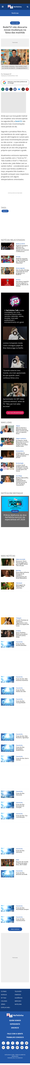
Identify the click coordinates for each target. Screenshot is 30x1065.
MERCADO (18, 1001)
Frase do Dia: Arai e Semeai (22, 759)
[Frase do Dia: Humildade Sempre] (7, 908)
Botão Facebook (12, 1044)
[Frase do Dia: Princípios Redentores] (7, 748)
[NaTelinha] (14, 6)
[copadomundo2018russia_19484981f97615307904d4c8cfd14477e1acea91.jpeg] (7, 282)
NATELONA (18, 1004)
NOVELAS (4, 995)
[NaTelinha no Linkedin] (12, 1047)
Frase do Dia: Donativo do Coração (20, 806)
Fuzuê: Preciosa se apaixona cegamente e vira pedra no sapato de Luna (22, 623)
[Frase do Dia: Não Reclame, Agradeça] (7, 737)
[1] (7, 428)
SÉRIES (3, 1004)
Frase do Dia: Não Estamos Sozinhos (22, 679)
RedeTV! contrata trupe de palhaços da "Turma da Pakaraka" (22, 261)
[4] (7, 466)
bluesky (19, 90)
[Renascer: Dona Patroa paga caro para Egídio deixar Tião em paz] (7, 562)
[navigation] (2, 6)
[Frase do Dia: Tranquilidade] (7, 702)
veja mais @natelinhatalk (15, 413)
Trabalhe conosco (15, 1037)
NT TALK (3, 998)
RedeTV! (5, 211)
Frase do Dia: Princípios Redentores (20, 748)
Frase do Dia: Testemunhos (20, 919)
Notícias (15, 13)
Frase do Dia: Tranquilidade (20, 701)
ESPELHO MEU (5, 1007)
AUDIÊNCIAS (18, 998)
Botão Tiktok (3, 1044)
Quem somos (15, 1020)
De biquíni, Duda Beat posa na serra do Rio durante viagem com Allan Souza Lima (22, 443)
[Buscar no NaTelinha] (27, 7)
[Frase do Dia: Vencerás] (7, 794)
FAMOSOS (18, 995)
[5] (7, 478)
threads (23, 90)
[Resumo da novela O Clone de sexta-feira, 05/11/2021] (7, 862)
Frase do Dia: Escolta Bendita (21, 644)
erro (27, 89)
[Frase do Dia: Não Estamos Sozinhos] (7, 679)
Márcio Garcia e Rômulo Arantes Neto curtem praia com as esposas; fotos (22, 430)
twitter (10, 90)
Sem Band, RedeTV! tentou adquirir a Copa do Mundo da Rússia (22, 284)
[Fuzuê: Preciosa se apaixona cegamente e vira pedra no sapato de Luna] (7, 621)
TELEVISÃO (18, 991)
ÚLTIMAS (3, 991)
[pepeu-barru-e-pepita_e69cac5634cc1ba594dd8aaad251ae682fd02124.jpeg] (7, 259)
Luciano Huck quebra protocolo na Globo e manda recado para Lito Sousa (22, 468)
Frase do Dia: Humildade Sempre (22, 908)
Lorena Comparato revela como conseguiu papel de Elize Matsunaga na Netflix (13, 345)
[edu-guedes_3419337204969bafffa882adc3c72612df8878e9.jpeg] (7, 270)
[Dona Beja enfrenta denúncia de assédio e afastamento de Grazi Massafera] (7, 573)
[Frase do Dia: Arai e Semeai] (7, 759)
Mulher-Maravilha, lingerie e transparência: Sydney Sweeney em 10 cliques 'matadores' (22, 481)
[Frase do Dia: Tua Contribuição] (7, 816)
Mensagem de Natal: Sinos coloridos (20, 586)
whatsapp (2, 90)
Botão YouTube (26, 1044)
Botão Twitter (17, 1044)
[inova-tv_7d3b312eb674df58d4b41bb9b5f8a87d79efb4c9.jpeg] (7, 246)
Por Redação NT (6, 74)
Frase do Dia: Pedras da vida (21, 690)
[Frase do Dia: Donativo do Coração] (7, 805)
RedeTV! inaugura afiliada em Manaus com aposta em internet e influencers (22, 248)
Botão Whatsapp (8, 1044)
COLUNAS (4, 1001)
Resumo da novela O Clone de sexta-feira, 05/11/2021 (22, 863)
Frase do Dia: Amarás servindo (21, 873)
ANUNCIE (15, 1028)
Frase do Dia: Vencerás (20, 794)
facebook (6, 90)
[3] (7, 454)
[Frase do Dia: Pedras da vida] (7, 691)
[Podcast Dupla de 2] (17, 1047)
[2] (7, 441)
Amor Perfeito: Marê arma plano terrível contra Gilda (22, 635)
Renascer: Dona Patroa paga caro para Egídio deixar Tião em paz (22, 563)
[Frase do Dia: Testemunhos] (7, 919)
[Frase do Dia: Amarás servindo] (7, 873)
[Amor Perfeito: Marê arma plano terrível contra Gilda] (7, 633)
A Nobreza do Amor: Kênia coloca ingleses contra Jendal (22, 455)
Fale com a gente (15, 1034)
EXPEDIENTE (15, 1024)
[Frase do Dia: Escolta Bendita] (7, 644)
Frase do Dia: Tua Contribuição (21, 816)
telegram (15, 90)
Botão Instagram (22, 1044)
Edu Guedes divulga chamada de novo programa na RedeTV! (22, 272)
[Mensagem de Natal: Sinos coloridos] (7, 586)
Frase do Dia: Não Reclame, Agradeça (22, 737)
